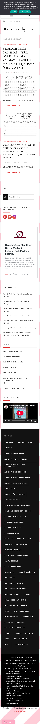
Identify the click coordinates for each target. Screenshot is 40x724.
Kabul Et (14, 12)
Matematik (23, 44)
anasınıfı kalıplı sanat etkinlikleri (15, 465)
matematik (9, 572)
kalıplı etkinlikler (13, 567)
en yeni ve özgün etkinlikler (17, 505)
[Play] (5, 421)
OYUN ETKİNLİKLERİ (14, 696)
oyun (7, 611)
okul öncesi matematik (15, 600)
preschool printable (14, 622)
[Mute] (31, 421)
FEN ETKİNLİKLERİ (10, 357)
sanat (7, 633)
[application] (20, 413)
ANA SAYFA (7, 669)
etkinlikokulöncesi (13, 528)
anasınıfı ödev (11, 489)
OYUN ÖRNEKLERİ (10, 373)
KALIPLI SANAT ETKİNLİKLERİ (16, 555)
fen (30, 539)
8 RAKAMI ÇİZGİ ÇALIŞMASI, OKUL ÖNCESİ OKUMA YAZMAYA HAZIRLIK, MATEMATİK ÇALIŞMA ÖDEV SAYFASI (18, 58)
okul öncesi (10, 578)
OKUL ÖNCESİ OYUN (27, 572)
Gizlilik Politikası (12, 703)
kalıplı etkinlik (11, 561)
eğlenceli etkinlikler (14, 539)
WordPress (21, 666)
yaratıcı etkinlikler (24, 633)
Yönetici (7, 72)
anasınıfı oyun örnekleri (16, 472)
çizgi (7, 639)
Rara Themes (25, 663)
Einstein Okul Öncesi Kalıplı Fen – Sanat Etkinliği (18, 321)
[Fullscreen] (35, 421)
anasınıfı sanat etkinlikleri (17, 478)
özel (7, 644)
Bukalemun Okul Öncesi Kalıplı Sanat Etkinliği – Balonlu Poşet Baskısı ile (17, 333)
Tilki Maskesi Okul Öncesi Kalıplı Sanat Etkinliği (17, 302)
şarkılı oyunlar (20, 644)
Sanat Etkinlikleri (11, 389)
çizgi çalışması (20, 639)
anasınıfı (9, 448)
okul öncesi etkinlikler (15, 589)
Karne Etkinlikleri (11, 362)
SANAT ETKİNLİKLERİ (14, 701)
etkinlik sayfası (12, 533)
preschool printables (15, 628)
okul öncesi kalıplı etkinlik (17, 594)
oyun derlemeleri (21, 611)
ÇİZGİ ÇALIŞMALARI (14, 688)
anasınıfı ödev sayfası (15, 494)
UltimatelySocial (20, 711)
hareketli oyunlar (13, 550)
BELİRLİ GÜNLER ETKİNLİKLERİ (18, 693)
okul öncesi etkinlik (14, 583)
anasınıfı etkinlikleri (14, 453)
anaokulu (9, 442)
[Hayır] (37, 7)
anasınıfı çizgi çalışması (16, 483)
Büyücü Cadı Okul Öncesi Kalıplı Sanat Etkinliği (17, 295)
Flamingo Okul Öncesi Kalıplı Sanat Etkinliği (19, 328)
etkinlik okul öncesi (14, 522)
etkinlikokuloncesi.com (15, 517)
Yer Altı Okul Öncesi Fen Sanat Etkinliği (18, 316)
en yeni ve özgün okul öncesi (18, 511)
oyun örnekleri (11, 617)
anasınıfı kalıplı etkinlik (16, 459)
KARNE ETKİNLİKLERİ (14, 698)
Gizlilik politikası (25, 12)
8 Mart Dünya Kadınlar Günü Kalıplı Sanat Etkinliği (18, 309)
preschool (28, 617)
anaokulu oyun (25, 442)
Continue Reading (10, 105)
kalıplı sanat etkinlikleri (14, 686)
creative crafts (12, 500)
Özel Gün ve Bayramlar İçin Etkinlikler (15, 380)
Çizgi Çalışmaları (9, 44)
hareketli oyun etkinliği (16, 544)
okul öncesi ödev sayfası (16, 606)
